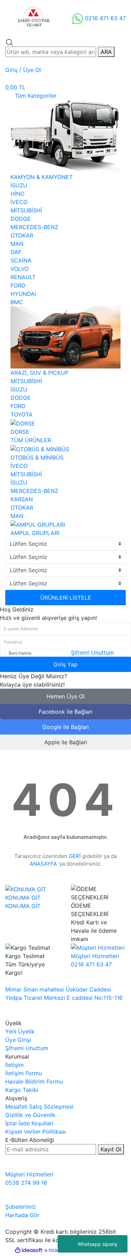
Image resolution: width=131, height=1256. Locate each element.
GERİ (75, 856)
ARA (106, 51)
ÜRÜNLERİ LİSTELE (65, 597)
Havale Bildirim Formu (34, 1081)
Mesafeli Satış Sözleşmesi (39, 1106)
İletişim (14, 1064)
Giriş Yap (65, 664)
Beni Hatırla (20, 653)
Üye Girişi (18, 1039)
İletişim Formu (23, 1073)
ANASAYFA (43, 863)
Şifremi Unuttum (92, 652)
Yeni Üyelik (20, 1031)
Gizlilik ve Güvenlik (30, 1114)
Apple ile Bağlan (65, 742)
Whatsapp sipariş (97, 1244)
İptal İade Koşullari (29, 1123)
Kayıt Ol (111, 1149)
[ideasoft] (29, 1250)
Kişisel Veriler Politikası (35, 1131)
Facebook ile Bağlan (65, 711)
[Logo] (33, 18)
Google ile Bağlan (65, 726)
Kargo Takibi (21, 1089)
